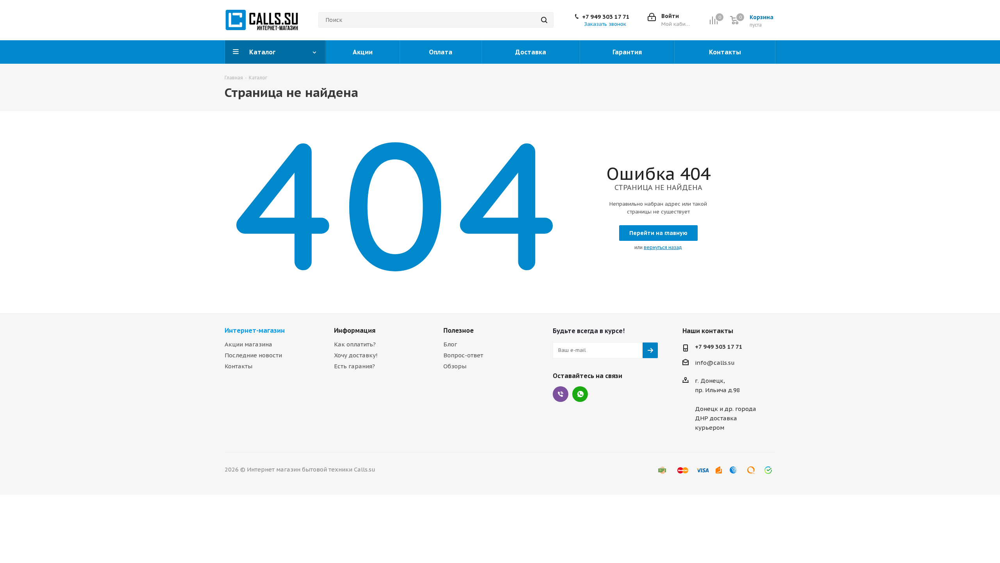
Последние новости (253, 355)
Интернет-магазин (255, 330)
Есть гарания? (354, 366)
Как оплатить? (355, 344)
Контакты (238, 366)
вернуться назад (663, 247)
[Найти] (544, 20)
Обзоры (454, 366)
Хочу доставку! (356, 355)
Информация (354, 330)
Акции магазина (248, 344)
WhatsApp (580, 394)
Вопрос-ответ (463, 355)
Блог (450, 344)
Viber (560, 394)
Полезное (458, 330)
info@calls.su (715, 362)
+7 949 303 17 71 (606, 16)
